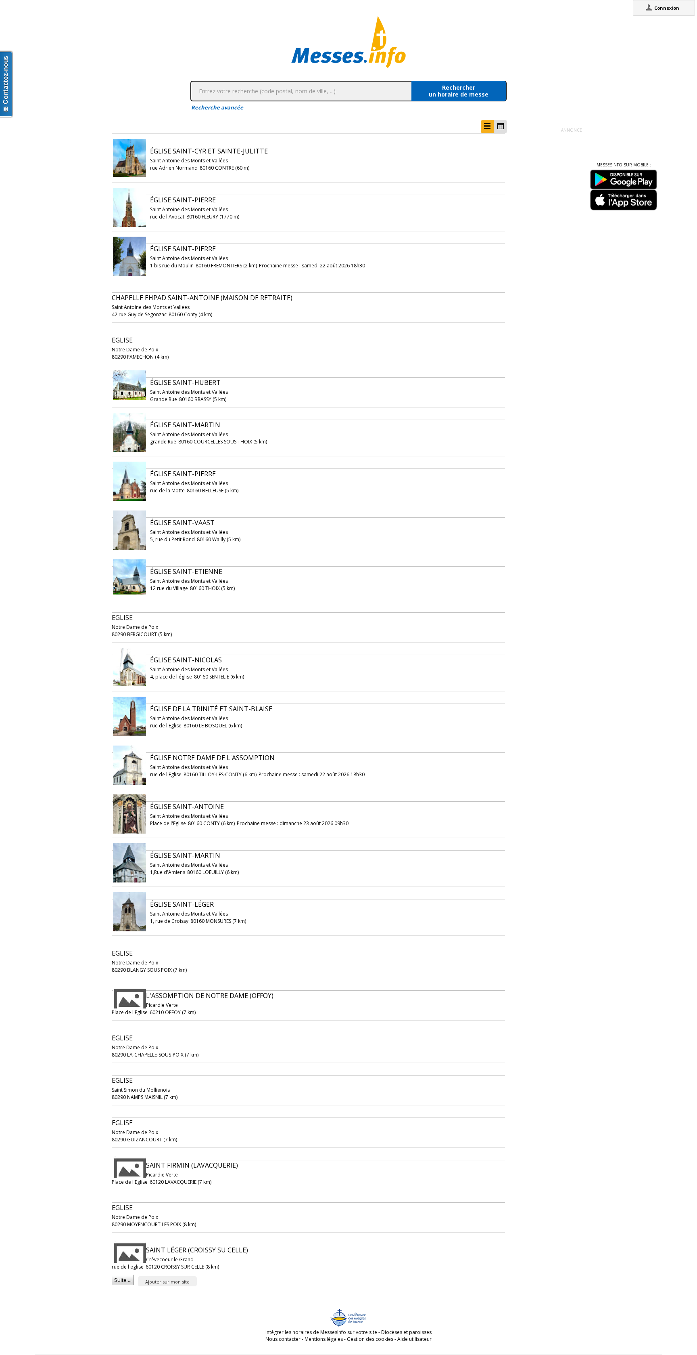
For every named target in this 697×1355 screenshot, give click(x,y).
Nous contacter (283, 1339)
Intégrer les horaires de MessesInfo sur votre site (321, 1332)
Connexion (666, 8)
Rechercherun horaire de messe (458, 91)
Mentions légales (324, 1339)
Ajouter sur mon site (167, 1282)
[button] (487, 126)
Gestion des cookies (370, 1339)
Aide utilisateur (414, 1339)
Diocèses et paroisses (406, 1332)
